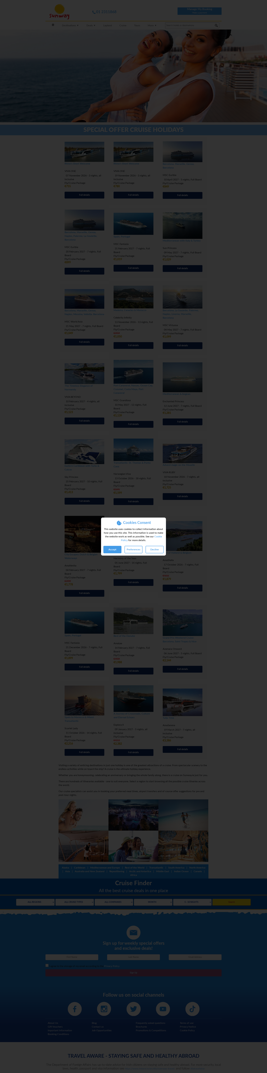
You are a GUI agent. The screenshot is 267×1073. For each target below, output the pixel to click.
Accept (112, 549)
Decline (154, 549)
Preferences (133, 549)
